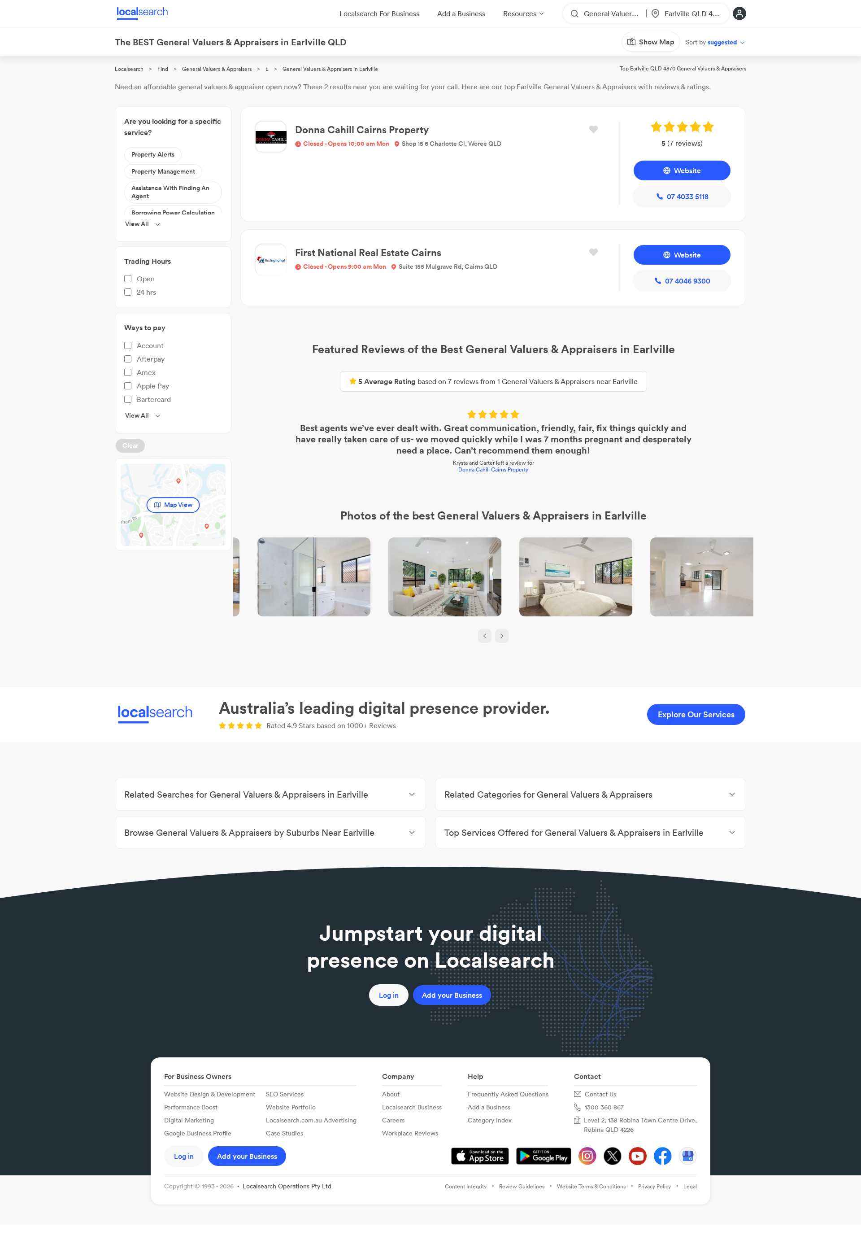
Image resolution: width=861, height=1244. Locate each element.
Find (162, 68)
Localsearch (129, 68)
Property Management (163, 171)
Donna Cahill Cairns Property (493, 469)
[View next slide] (502, 636)
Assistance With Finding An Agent (170, 192)
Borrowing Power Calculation (173, 213)
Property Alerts (152, 154)
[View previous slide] (484, 636)
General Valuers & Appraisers (217, 68)
